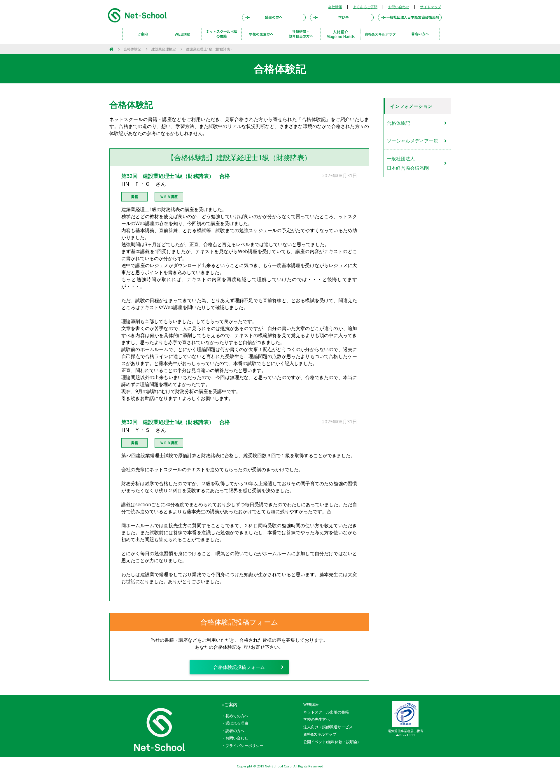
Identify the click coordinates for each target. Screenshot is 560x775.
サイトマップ (430, 6)
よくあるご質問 (365, 6)
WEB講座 (311, 704)
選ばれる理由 (236, 723)
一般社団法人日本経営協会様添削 (408, 163)
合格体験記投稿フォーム (239, 667)
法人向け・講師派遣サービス (328, 727)
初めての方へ (236, 715)
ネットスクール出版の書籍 (326, 712)
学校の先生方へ (316, 719)
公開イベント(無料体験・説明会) (330, 741)
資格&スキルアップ (319, 734)
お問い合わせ (398, 6)
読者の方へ (234, 730)
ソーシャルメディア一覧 (412, 141)
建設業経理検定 (163, 49)
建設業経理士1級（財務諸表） (210, 49)
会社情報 (335, 6)
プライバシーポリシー (244, 745)
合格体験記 (132, 49)
